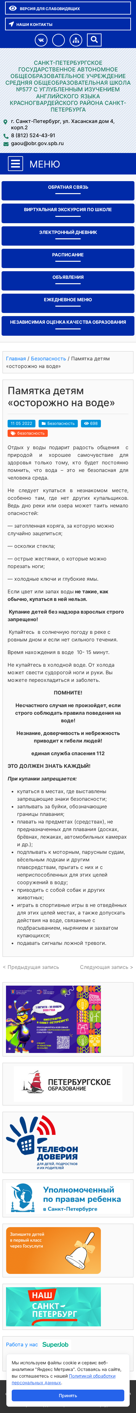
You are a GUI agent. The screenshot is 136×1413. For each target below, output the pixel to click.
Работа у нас (22, 1344)
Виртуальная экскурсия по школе (68, 209)
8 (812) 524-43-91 (33, 135)
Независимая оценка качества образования (68, 322)
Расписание (68, 254)
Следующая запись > (106, 967)
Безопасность (61, 423)
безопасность (31, 433)
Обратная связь (68, 187)
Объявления (68, 277)
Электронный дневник (68, 232)
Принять (68, 1395)
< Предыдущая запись (31, 967)
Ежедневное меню (68, 299)
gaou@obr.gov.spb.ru (37, 143)
